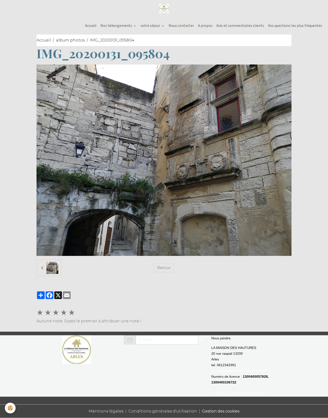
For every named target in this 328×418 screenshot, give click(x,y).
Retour (164, 267)
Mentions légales (106, 411)
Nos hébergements (116, 25)
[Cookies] (10, 408)
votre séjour (150, 25)
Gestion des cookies (220, 411)
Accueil (90, 25)
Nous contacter (181, 25)
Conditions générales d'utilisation (162, 411)
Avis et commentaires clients (240, 25)
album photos (70, 40)
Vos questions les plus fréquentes (295, 25)
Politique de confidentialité (238, 393)
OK (201, 339)
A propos (205, 25)
